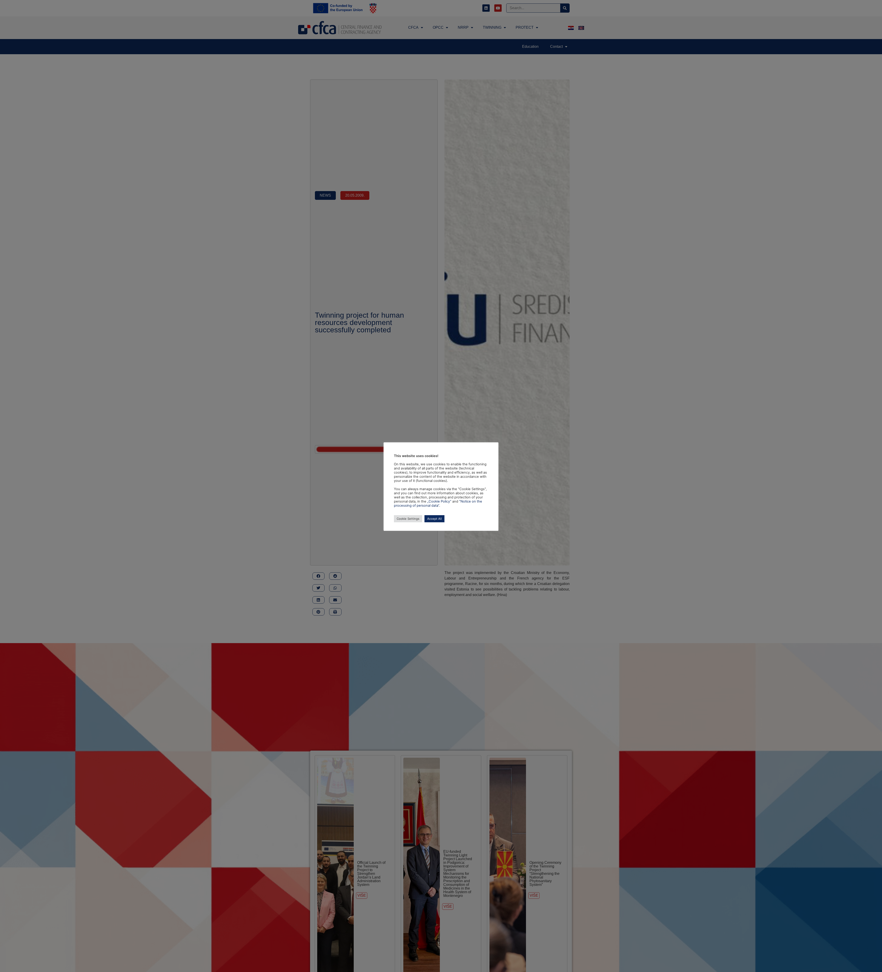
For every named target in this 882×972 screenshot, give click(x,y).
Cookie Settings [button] (408, 518)
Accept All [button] (434, 518)
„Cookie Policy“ (439, 501)
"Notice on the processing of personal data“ (438, 503)
